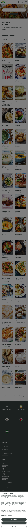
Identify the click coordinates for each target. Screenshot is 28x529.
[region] (14, 510)
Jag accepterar (14, 519)
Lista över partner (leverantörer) (6, 515)
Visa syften (14, 526)
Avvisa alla (14, 522)
